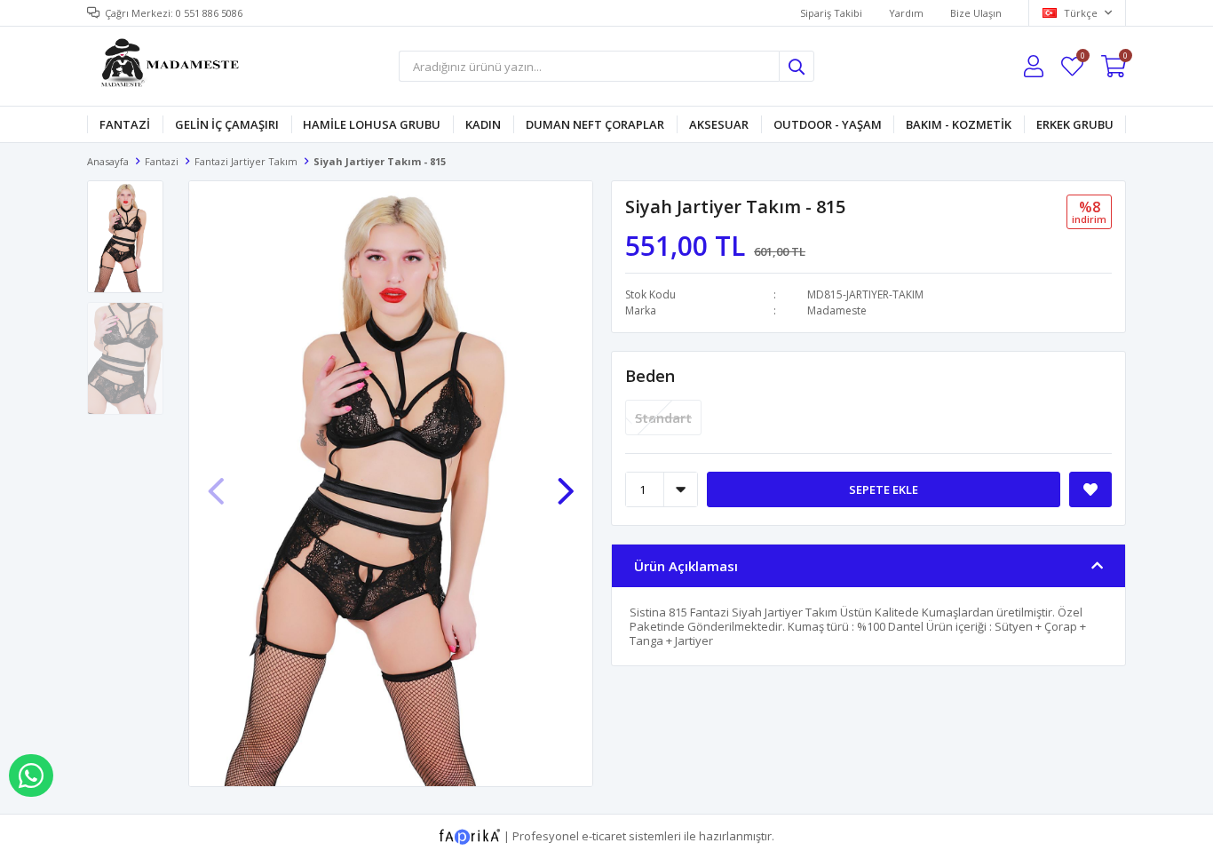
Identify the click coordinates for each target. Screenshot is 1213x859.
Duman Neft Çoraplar (595, 124)
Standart (663, 417)
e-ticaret (604, 835)
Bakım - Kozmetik (958, 124)
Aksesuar (719, 124)
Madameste (837, 310)
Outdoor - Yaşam (827, 124)
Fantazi (124, 124)
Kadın (483, 124)
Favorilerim (1082, 58)
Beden (650, 375)
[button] (565, 482)
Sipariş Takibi (831, 13)
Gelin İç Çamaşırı (227, 124)
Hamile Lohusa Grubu (371, 124)
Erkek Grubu (1075, 124)
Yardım (906, 13)
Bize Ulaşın (976, 13)
